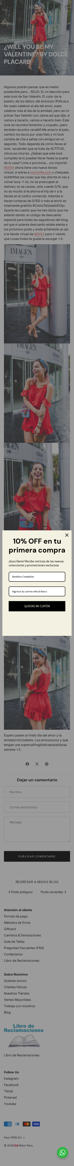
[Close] (67, 535)
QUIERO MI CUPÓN (37, 606)
